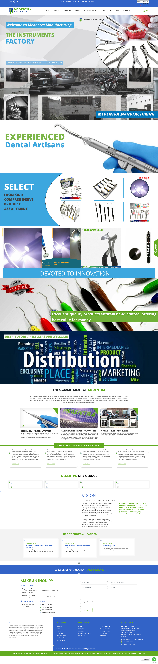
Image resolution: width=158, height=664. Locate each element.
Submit (86, 610)
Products (77, 11)
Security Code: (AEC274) (87, 602)
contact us (126, 11)
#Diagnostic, (55, 653)
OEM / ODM (102, 11)
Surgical (59, 629)
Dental (59, 631)
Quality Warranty (105, 629)
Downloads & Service (89, 11)
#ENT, (31, 653)
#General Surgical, (23, 653)
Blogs (117, 11)
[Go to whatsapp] (154, 659)
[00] (147, 11)
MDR (111, 11)
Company (56, 11)
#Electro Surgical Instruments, (101, 653)
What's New (60, 626)
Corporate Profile (105, 626)
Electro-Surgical (61, 636)
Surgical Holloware (62, 638)
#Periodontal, (72, 653)
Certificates (103, 636)
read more (15, 464)
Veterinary (60, 633)
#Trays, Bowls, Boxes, (117, 653)
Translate (146, 6)
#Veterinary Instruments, (84, 653)
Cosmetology (61, 640)
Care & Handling (104, 633)
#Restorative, (63, 653)
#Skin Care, (134, 653)
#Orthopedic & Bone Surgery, (42, 653)
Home (47, 11)
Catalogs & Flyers (105, 631)
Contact (102, 638)
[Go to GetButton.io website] (154, 662)
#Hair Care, (141, 653)
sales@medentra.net (129, 644)
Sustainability (67, 11)
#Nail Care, (127, 653)
